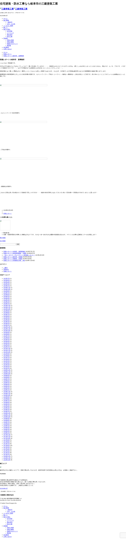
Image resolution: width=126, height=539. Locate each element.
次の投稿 (2, 241)
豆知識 (5, 38)
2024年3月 (6, 300)
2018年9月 (6, 418)
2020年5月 (6, 382)
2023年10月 (6, 309)
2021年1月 (6, 368)
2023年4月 (6, 320)
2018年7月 (6, 422)
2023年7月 (6, 314)
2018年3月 (6, 429)
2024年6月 (6, 294)
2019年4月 (6, 406)
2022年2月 (6, 345)
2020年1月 (6, 390)
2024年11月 (6, 287)
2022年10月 (6, 330)
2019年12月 (6, 391)
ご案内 (5, 267)
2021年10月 (6, 352)
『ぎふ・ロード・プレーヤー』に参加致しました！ (19, 255)
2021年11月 (6, 350)
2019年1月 (6, 411)
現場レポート (7, 213)
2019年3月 (6, 407)
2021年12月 (6, 348)
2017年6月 (6, 445)
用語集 (9, 45)
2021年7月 (6, 357)
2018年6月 (6, 424)
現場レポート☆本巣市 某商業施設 (14, 251)
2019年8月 (6, 399)
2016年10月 (6, 460)
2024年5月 (6, 296)
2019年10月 (6, 395)
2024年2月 (6, 302)
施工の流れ (6, 29)
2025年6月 (6, 280)
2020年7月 (6, 379)
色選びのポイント (12, 43)
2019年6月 (6, 402)
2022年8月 (6, 334)
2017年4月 (6, 449)
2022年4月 (6, 341)
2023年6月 (6, 316)
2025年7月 (6, 278)
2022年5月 (6, 339)
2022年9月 (6, 332)
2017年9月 (6, 440)
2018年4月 (6, 427)
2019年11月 (6, 393)
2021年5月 (6, 361)
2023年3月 (6, 321)
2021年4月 (6, 363)
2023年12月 (6, 305)
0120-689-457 (4, 488)
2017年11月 (6, 436)
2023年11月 (6, 307)
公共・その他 (11, 24)
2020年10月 (6, 373)
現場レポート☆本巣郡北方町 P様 (14, 260)
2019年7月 (6, 400)
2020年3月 (6, 386)
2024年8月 (6, 291)
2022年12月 (6, 327)
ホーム (5, 18)
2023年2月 (6, 323)
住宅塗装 (9, 31)
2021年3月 (6, 364)
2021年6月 (6, 359)
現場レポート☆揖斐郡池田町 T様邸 (14, 253)
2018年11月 (6, 415)
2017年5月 (6, 447)
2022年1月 (6, 346)
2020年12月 (6, 370)
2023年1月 (6, 325)
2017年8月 (6, 442)
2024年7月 (6, 293)
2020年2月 (6, 388)
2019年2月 (6, 409)
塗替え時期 (10, 40)
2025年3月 (6, 284)
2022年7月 (6, 336)
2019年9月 (6, 397)
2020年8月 (6, 377)
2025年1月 (6, 285)
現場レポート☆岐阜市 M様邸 (12, 257)
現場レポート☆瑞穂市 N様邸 (12, 258)
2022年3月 (6, 343)
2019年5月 (6, 404)
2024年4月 (6, 298)
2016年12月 (6, 456)
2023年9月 (6, 311)
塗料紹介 (6, 269)
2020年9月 (6, 375)
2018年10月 (6, 416)
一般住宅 (9, 22)
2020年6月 (6, 381)
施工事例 (6, 20)
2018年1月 (6, 433)
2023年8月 (6, 312)
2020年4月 (6, 384)
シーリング (10, 33)
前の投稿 (2, 237)
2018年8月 (6, 420)
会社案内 (6, 47)
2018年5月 (6, 425)
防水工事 (9, 36)
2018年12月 (6, 413)
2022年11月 (6, 329)
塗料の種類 (10, 42)
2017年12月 (6, 434)
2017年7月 (6, 443)
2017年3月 (6, 451)
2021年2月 (6, 366)
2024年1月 (6, 303)
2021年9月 (6, 354)
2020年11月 (6, 372)
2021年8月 (6, 355)
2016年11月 (6, 458)
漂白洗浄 (9, 34)
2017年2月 (6, 452)
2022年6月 (6, 337)
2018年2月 (6, 431)
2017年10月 (6, 438)
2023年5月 (6, 318)
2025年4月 (6, 282)
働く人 (5, 27)
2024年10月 (6, 289)
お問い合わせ (7, 49)
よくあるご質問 (8, 25)
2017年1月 (6, 454)
